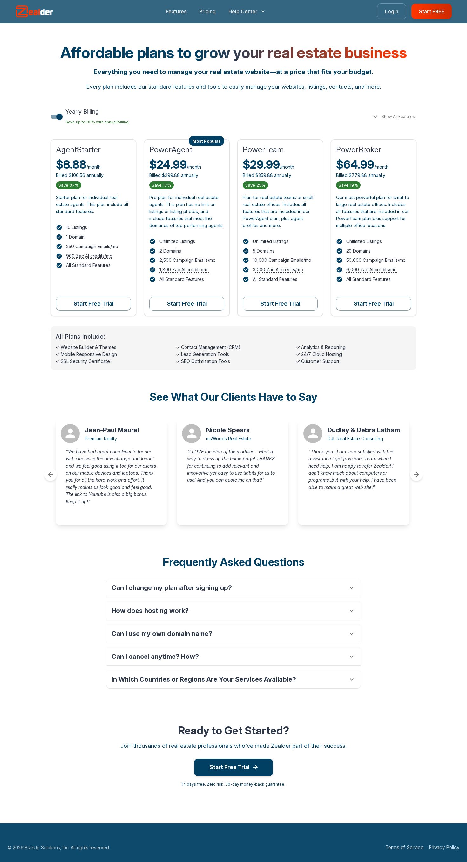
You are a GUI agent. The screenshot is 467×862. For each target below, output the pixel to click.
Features (176, 11)
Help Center (242, 11)
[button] (233, 588)
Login (391, 11)
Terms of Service (404, 848)
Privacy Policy (444, 848)
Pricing (207, 11)
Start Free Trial (93, 303)
